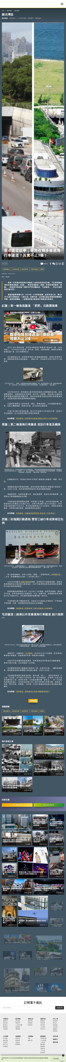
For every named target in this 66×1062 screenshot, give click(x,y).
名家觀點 (30, 1036)
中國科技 (5, 1018)
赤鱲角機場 (25, 582)
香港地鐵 (35, 269)
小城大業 (42, 1042)
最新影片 (55, 1039)
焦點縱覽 (18, 1036)
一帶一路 (42, 1050)
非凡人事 (55, 1018)
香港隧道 (7, 269)
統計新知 (42, 1025)
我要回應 (33, 701)
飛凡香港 (17, 10)
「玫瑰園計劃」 (56, 574)
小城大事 (55, 1027)
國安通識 (42, 1044)
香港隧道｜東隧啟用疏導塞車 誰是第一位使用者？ (36, 513)
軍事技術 (5, 1027)
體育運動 (17, 1044)
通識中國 (43, 1018)
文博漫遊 (5, 1046)
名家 (29, 1038)
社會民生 (17, 1042)
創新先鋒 (55, 1025)
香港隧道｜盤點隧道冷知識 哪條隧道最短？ (33, 691)
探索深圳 (12, 18)
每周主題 (55, 1036)
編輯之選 (30, 1040)
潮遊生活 (30, 1018)
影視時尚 (30, 1025)
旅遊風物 (30, 1022)
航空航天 (5, 1025)
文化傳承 (5, 1038)
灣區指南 (38, 18)
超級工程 (5, 1022)
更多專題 (42, 1052)
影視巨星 (55, 1031)
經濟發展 (17, 1040)
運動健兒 (55, 1029)
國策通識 (42, 1046)
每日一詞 (5, 1044)
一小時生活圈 (21, 18)
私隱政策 (40, 1058)
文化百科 (5, 1042)
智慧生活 (5, 1020)
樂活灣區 (9, 10)
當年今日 (42, 1029)
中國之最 (42, 1022)
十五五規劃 (43, 1040)
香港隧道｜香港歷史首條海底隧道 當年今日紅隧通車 (37, 418)
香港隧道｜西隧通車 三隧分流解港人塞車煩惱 (34, 608)
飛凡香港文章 (7, 741)
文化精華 (5, 1036)
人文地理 (42, 1027)
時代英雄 (55, 1020)
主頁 (3, 10)
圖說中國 (5, 1040)
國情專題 (43, 1036)
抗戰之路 (42, 1048)
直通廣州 (30, 18)
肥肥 (42, 269)
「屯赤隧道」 (29, 653)
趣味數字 (42, 1020)
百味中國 (30, 1020)
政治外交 (17, 1038)
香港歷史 (25, 269)
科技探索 (5, 1029)
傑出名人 (55, 1022)
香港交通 (16, 269)
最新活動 (55, 1042)
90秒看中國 (43, 1038)
